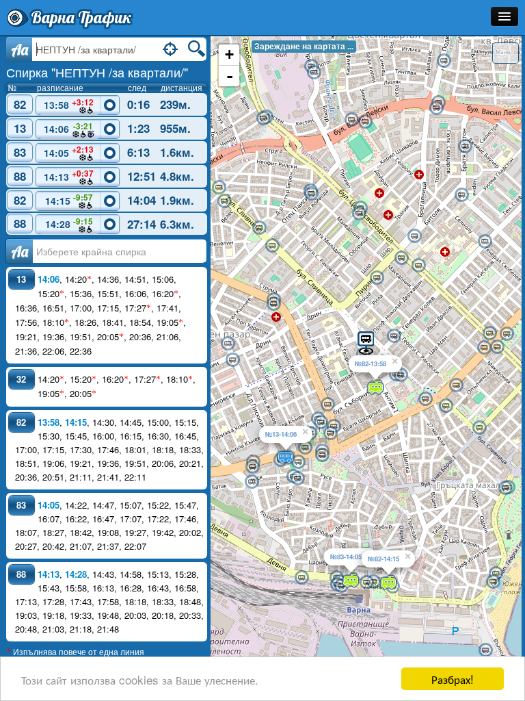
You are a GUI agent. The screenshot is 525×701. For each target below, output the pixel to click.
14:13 (69, 175)
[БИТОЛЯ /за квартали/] (414, 236)
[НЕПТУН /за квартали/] (366, 342)
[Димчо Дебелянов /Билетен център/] (297, 478)
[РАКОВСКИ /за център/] (393, 336)
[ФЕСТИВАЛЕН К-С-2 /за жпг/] (505, 488)
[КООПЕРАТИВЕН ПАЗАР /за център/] (232, 360)
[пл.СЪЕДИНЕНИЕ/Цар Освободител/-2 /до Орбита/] (496, 347)
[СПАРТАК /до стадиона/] (365, 121)
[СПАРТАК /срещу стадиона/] (351, 119)
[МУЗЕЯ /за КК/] (455, 385)
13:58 (69, 104)
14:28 (69, 223)
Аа (19, 251)
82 (20, 104)
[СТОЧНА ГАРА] (301, 577)
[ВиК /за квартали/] (313, 72)
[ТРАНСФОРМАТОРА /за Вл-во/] (218, 187)
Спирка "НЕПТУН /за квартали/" (97, 72)
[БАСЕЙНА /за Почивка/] (492, 581)
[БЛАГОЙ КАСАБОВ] (251, 481)
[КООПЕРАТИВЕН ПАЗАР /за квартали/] (227, 343)
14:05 (69, 151)
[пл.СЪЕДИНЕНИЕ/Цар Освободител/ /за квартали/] (489, 333)
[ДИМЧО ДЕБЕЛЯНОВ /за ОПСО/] (298, 462)
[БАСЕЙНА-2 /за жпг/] (495, 573)
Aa (19, 49)
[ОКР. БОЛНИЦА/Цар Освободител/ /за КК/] (418, 265)
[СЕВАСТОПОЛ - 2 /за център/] (479, 427)
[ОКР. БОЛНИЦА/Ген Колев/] (484, 241)
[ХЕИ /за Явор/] (436, 108)
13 (20, 128)
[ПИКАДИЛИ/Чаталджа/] (461, 195)
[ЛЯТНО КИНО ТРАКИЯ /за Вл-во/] (259, 227)
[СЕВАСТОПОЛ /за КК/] (445, 405)
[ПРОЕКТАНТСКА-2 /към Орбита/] (358, 213)
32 (21, 378)
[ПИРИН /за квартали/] (376, 277)
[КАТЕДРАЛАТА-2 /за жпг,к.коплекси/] (330, 433)
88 (20, 176)
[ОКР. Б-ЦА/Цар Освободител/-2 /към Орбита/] (401, 258)
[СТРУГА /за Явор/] (263, 118)
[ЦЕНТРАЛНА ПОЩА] (320, 422)
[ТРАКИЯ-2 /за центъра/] (273, 303)
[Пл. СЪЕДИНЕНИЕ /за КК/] (506, 334)
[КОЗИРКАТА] (321, 455)
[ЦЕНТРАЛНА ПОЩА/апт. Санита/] (327, 404)
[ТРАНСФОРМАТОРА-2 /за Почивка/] (224, 201)
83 (20, 152)
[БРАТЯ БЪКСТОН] (464, 146)
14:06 (68, 128)
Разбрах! (452, 678)
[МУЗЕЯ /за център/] (425, 399)
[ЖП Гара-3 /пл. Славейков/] (366, 582)
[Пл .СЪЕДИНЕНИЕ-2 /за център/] (484, 347)
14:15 (69, 199)
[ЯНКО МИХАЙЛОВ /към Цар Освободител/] (311, 193)
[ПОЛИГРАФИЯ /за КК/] (252, 466)
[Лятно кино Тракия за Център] (272, 245)
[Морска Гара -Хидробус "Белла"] (485, 650)
